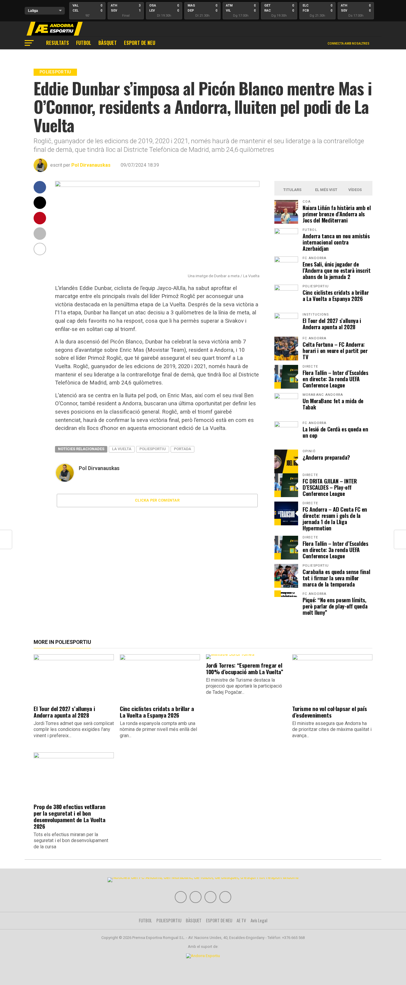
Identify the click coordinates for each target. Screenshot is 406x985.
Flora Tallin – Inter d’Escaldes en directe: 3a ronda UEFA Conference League (335, 378)
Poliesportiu (152, 449)
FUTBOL (83, 42)
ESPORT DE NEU (139, 42)
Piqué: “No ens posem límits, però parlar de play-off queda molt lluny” (335, 606)
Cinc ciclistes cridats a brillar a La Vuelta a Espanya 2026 (336, 295)
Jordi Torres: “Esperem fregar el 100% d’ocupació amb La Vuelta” (244, 668)
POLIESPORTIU (168, 920)
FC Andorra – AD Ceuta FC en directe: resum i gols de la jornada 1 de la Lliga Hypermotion (335, 518)
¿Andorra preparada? (326, 457)
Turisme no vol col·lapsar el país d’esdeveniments (329, 711)
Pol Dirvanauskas (91, 165)
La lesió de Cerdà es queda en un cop (335, 432)
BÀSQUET (107, 42)
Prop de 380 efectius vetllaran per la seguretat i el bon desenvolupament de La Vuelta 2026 (69, 816)
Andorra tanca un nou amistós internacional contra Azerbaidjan (336, 242)
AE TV (241, 920)
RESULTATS (57, 42)
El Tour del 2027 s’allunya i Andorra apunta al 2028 (332, 323)
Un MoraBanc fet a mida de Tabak (333, 404)
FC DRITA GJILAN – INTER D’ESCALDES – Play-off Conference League (330, 487)
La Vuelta (121, 449)
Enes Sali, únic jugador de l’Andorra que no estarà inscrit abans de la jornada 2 (337, 270)
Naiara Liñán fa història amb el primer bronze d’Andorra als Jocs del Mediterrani (337, 214)
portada (182, 449)
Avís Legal (259, 920)
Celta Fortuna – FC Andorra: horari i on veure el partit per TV (335, 350)
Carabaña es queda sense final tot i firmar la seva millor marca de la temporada (336, 578)
